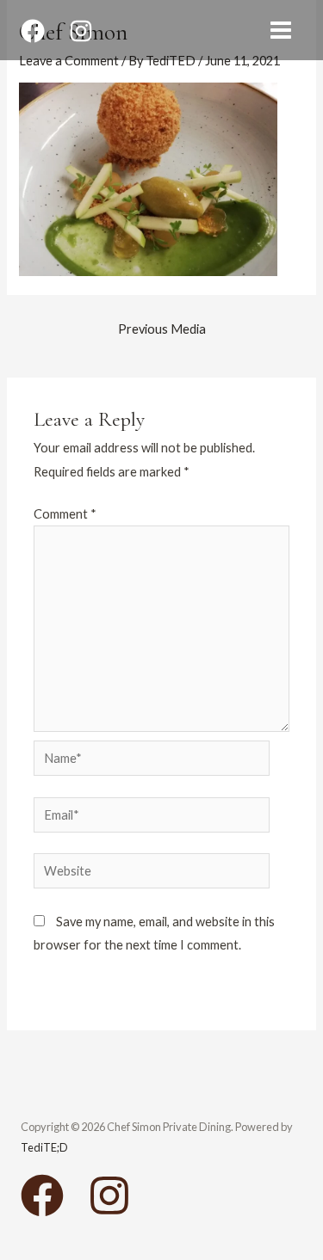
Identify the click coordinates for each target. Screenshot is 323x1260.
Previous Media (162, 329)
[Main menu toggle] (280, 30)
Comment (65, 514)
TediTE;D (44, 1147)
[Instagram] (81, 31)
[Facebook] (33, 31)
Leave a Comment (69, 60)
